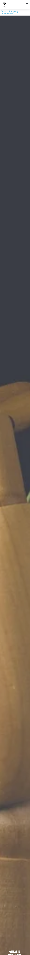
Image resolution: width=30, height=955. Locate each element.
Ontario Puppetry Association (9, 12)
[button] (27, 3)
